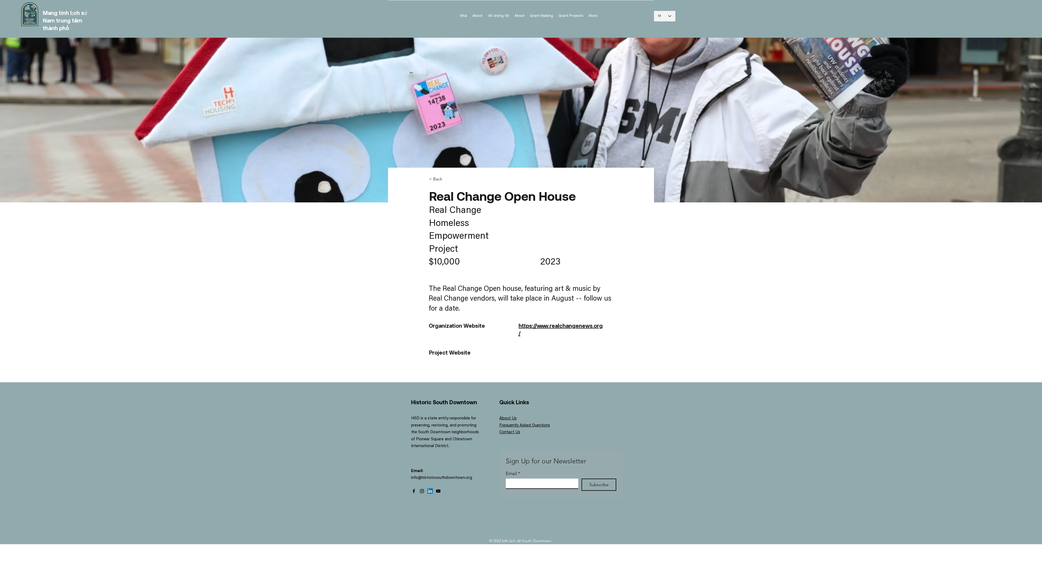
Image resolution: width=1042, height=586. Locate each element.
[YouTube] (438, 491)
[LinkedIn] (430, 491)
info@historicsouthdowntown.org (441, 478)
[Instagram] (422, 491)
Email (513, 473)
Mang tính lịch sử (65, 12)
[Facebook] (414, 491)
